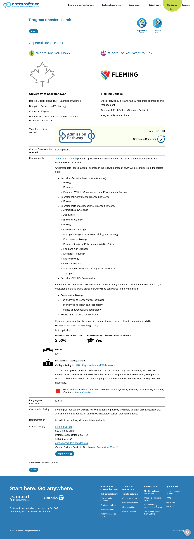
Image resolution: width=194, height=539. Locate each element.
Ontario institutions (130, 503)
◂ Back (34, 31)
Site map (170, 507)
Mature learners (107, 509)
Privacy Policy (178, 530)
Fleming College (63, 427)
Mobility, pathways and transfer (152, 492)
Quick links (153, 5)
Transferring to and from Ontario (152, 512)
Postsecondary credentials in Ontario (153, 506)
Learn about (134, 5)
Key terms (170, 502)
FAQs (168, 498)
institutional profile (81, 392)
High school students (109, 494)
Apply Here (63, 453)
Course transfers (129, 498)
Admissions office (118, 321)
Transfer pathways (130, 494)
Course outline (128, 507)
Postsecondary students (106, 499)
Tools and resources (111, 5)
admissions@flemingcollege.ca (71, 443)
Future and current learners (81, 5)
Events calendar (129, 511)
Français (186, 5)
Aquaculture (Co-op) (66, 158)
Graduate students (108, 505)
